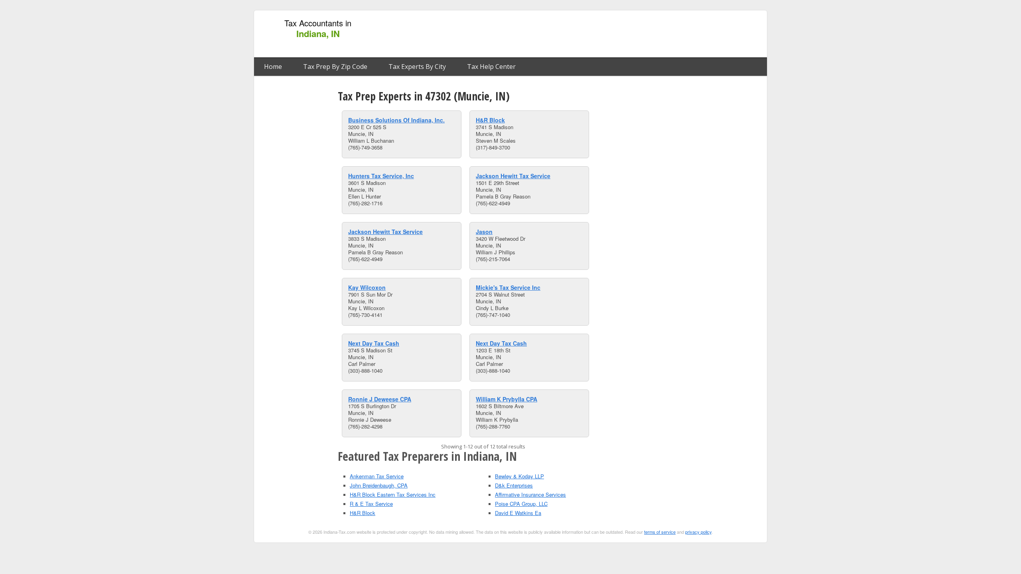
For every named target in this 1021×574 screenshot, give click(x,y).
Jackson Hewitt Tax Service (513, 176)
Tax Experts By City (417, 66)
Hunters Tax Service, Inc (381, 176)
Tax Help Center (491, 66)
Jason (484, 232)
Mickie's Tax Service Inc (508, 287)
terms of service (660, 532)
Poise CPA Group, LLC (521, 503)
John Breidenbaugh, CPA (379, 485)
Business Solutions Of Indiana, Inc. (396, 120)
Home (273, 66)
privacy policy (698, 532)
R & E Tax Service (371, 503)
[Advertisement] (618, 34)
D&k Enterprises (514, 485)
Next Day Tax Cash (373, 343)
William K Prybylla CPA (506, 399)
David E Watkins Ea (518, 513)
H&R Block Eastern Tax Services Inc (393, 494)
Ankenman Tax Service (377, 476)
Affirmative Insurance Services (530, 494)
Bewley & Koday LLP (519, 476)
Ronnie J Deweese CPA (379, 399)
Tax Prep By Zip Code (335, 66)
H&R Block (490, 120)
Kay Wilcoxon (367, 287)
